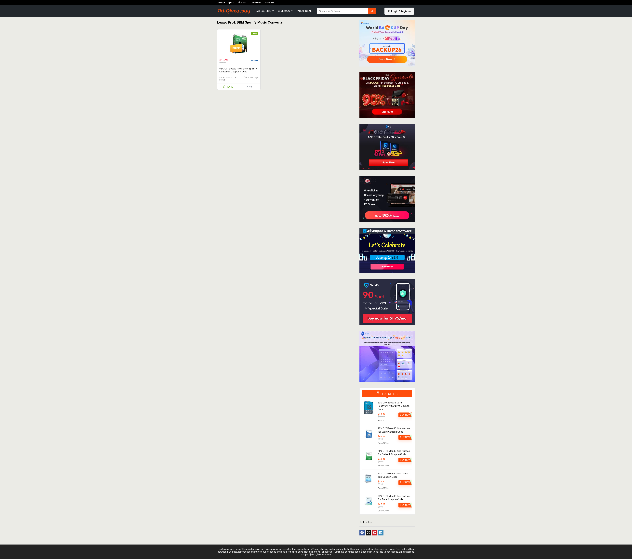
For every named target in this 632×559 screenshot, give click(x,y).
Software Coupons (225, 2)
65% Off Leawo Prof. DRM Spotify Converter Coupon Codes (238, 70)
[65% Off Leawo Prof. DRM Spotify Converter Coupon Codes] (238, 43)
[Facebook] (362, 532)
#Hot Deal (304, 11)
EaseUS (381, 420)
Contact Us (256, 2)
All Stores (242, 2)
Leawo (222, 80)
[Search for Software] (372, 11)
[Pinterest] (374, 532)
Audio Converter (227, 77)
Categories (263, 11)
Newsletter (270, 2)
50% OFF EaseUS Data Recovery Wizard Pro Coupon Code (393, 406)
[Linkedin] (380, 532)
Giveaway (284, 11)
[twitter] (368, 532)
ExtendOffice (383, 443)
